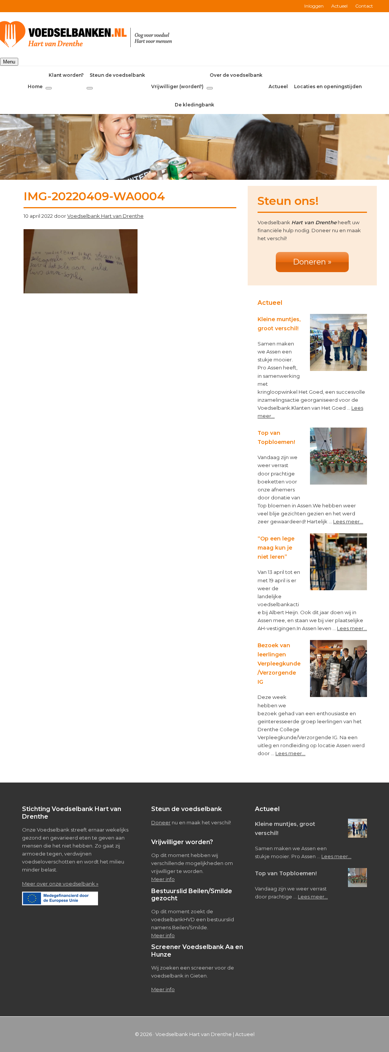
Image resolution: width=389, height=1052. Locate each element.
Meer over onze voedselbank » (60, 884)
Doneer (161, 822)
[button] (49, 88)
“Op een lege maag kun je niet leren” (276, 547)
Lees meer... (348, 521)
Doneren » (312, 261)
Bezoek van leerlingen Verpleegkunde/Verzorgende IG (279, 663)
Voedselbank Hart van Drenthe (193, 1034)
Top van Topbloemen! (286, 873)
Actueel (245, 1034)
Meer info (163, 879)
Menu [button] (9, 62)
